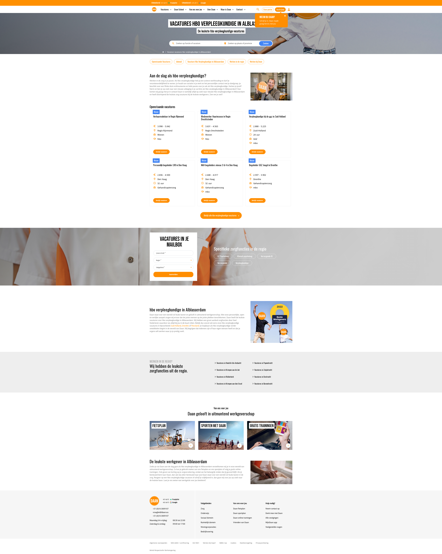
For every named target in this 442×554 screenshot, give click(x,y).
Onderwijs (205, 513)
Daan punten (267, 9)
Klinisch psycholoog (244, 256)
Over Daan (212, 9)
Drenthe (185, 326)
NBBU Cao (223, 543)
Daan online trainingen (242, 518)
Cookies (233, 543)
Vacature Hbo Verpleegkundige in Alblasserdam (206, 61)
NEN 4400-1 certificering (180, 543)
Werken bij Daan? (209, 543)
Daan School (180, 9)
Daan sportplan (239, 513)
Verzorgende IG (267, 256)
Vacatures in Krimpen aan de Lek (227, 369)
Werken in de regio (237, 61)
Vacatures (166, 9)
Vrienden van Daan (241, 522)
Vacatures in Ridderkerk (224, 376)
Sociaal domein (207, 518)
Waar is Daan (227, 9)
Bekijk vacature (161, 152)
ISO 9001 (196, 543)
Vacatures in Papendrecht (262, 363)
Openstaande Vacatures (161, 61)
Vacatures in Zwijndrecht (262, 369)
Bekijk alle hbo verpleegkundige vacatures (220, 215)
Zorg (202, 509)
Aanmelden (173, 274)
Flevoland (195, 326)
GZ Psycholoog (223, 256)
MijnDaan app (271, 522)
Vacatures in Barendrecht (262, 383)
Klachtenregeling (246, 543)
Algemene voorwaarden (158, 543)
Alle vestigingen (272, 518)
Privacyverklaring (262, 543)
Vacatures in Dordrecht (261, 376)
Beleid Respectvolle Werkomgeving (162, 550)
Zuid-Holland (176, 326)
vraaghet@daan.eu (160, 512)
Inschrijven (280, 9)
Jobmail (179, 61)
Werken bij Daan (256, 61)
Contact (241, 9)
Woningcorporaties (208, 527)
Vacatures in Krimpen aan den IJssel (228, 383)
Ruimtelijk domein (208, 522)
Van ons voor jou (197, 9)
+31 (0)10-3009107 (161, 509)
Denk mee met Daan (274, 513)
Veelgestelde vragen (274, 527)
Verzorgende (222, 262)
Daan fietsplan (239, 509)
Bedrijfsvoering (207, 532)
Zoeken (266, 43)
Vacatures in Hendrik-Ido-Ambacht (227, 363)
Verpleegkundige (242, 262)
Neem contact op (272, 509)
